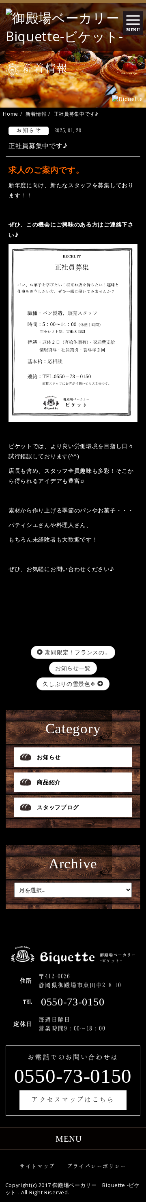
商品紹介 (49, 782)
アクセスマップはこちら (73, 1099)
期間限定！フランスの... (76, 652)
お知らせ (49, 757)
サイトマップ (37, 1166)
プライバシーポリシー (97, 1166)
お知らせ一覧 (73, 668)
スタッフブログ (58, 807)
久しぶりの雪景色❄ (70, 684)
